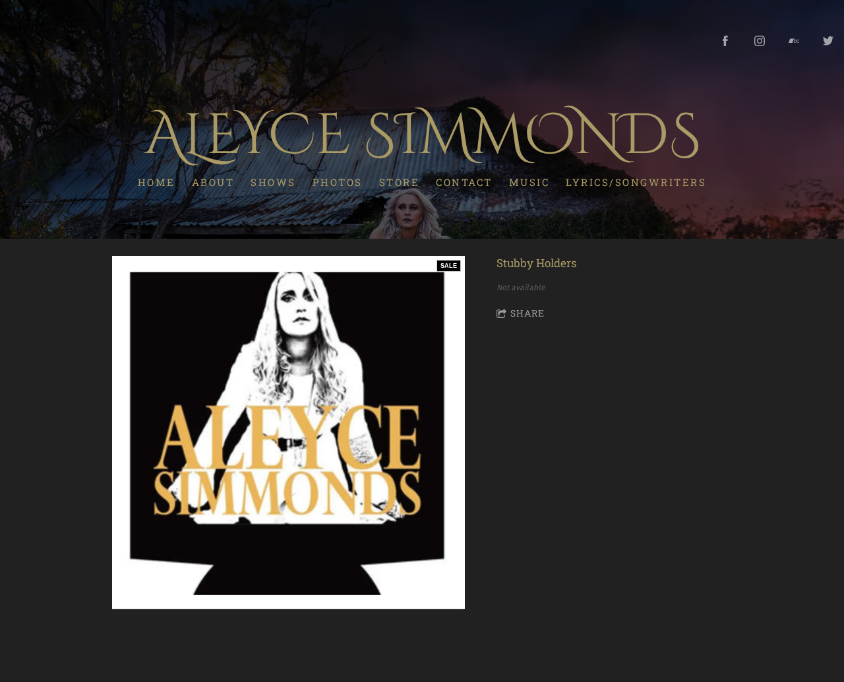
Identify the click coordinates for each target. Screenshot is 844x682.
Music (529, 182)
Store (399, 182)
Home (156, 182)
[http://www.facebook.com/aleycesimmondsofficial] (725, 41)
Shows (273, 182)
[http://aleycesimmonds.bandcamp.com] (794, 41)
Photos (338, 182)
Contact (464, 182)
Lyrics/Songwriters (636, 182)
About (213, 182)
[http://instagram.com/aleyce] (759, 41)
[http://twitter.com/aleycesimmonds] (828, 41)
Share (527, 313)
